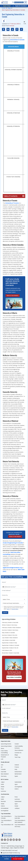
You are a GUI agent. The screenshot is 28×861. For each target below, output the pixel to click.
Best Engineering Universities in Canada (13, 10)
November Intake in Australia (10, 653)
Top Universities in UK (7, 824)
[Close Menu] (25, 2)
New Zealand (4, 774)
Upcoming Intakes (6, 746)
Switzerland (18, 772)
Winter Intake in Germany (9, 625)
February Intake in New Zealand (11, 627)
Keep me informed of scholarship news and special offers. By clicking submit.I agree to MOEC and (14, 608)
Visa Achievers (19, 750)
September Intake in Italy (9, 643)
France (17, 767)
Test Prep (17, 757)
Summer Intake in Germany (10, 630)
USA (2, 765)
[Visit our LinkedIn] (11, 840)
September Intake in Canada (10, 645)
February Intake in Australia (10, 622)
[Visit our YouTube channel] (8, 840)
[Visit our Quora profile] (19, 840)
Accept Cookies (17, 859)
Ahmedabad (4, 808)
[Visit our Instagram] (2, 840)
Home (4, 8)
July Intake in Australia (8, 640)
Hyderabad (18, 782)
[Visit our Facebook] (5, 840)
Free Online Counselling (14, 677)
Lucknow (3, 791)
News (2, 748)
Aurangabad (18, 787)
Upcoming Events (6, 744)
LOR (2, 759)
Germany (3, 776)
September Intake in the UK (10, 648)
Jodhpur (17, 808)
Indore (16, 789)
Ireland (17, 765)
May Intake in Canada (8, 632)
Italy (16, 769)
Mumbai (3, 801)
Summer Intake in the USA (9, 635)
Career (17, 744)
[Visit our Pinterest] (16, 840)
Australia (3, 772)
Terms (8, 609)
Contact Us (18, 753)
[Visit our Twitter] (14, 840)
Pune (2, 789)
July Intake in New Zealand (9, 638)
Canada (3, 769)
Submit (5, 612)
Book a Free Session (12, 295)
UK (1, 767)
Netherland (18, 774)
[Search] (13, 2)
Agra (16, 784)
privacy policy (15, 609)
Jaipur (3, 782)
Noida (2, 787)
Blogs (9, 8)
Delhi (2, 784)
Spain (16, 776)
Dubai (16, 806)
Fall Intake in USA (7, 650)
